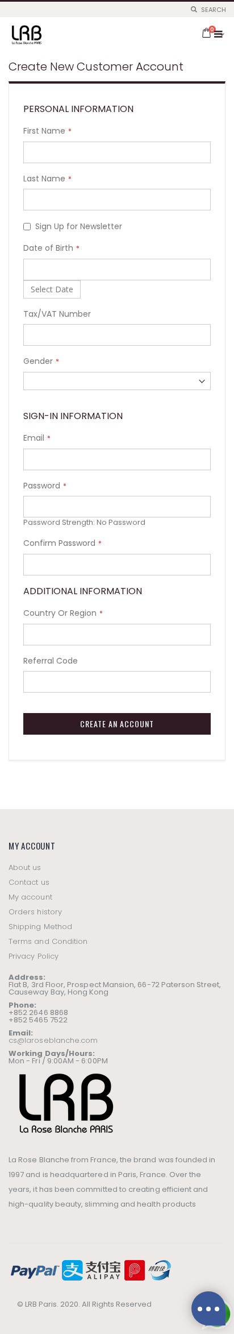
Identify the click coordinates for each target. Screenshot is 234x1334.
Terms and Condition (48, 941)
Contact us (29, 882)
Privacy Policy (33, 956)
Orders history (35, 911)
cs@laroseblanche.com (53, 1040)
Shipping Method (40, 926)
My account (30, 897)
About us (25, 867)
